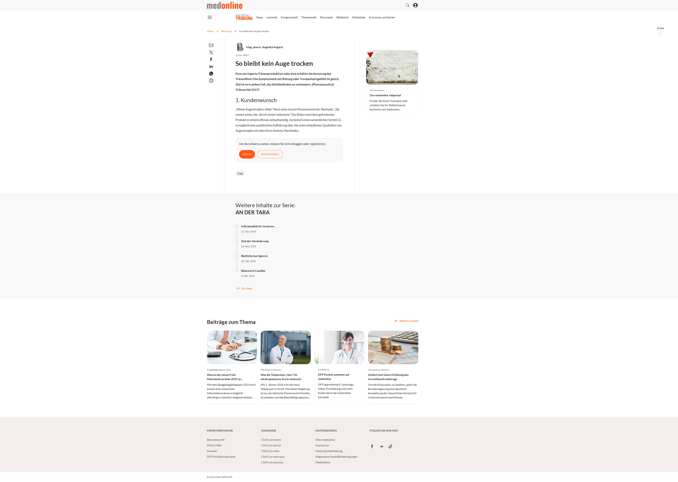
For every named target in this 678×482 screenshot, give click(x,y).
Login (247, 154)
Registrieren (270, 154)
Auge (240, 173)
